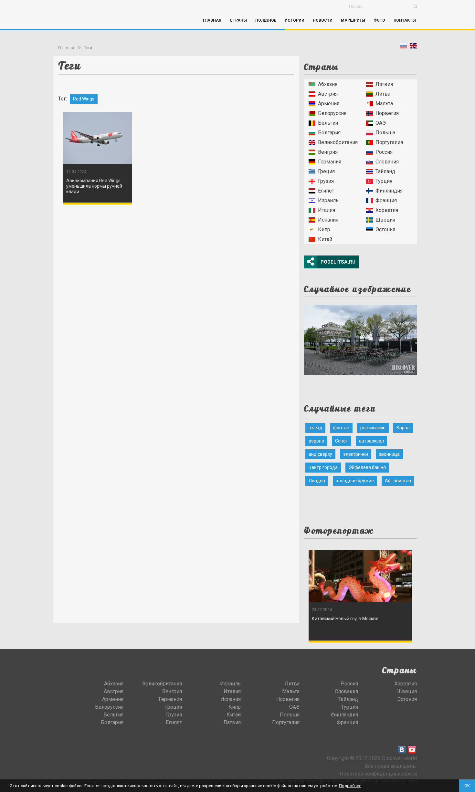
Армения (328, 103)
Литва (382, 94)
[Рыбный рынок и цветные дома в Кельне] (360, 338)
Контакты (405, 20)
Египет (326, 191)
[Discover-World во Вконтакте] (402, 750)
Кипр (324, 229)
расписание (372, 427)
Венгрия (328, 152)
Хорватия (386, 210)
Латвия (384, 84)
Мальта (384, 103)
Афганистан (398, 480)
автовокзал (371, 440)
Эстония (385, 229)
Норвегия (387, 113)
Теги (88, 47)
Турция (383, 181)
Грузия (326, 181)
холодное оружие (355, 480)
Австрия (328, 94)
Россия (384, 152)
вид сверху (320, 454)
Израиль (328, 200)
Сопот (341, 440)
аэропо (316, 440)
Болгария (329, 133)
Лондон (317, 480)
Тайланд (385, 171)
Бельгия (328, 123)
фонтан (341, 427)
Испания (328, 220)
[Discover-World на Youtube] (412, 750)
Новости (322, 20)
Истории (294, 20)
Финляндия (389, 191)
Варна (403, 427)
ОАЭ (380, 123)
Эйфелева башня (367, 467)
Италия (326, 210)
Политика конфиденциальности (378, 774)
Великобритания (338, 142)
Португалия (389, 142)
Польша (385, 133)
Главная (212, 20)
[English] (413, 47)
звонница (389, 454)
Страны (238, 20)
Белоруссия (332, 113)
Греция (326, 171)
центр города (323, 467)
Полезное (265, 20)
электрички (355, 454)
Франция (386, 200)
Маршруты (353, 20)
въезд (315, 427)
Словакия (387, 162)
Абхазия (327, 84)
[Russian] (403, 47)
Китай (325, 239)
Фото (379, 20)
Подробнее (350, 785)
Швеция (385, 220)
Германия (329, 162)
